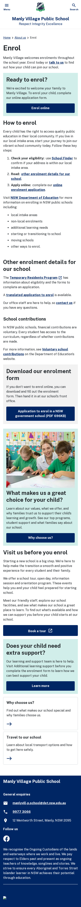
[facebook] (6, 841)
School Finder (62, 158)
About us (20, 37)
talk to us (56, 62)
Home (7, 37)
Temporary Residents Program (36, 278)
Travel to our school (23, 737)
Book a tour (53, 630)
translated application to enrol (30, 295)
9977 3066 (22, 812)
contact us (64, 303)
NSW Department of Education (34, 198)
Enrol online (40, 108)
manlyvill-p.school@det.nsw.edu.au (39, 803)
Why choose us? (40, 538)
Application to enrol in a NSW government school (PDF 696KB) (40, 413)
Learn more (40, 686)
